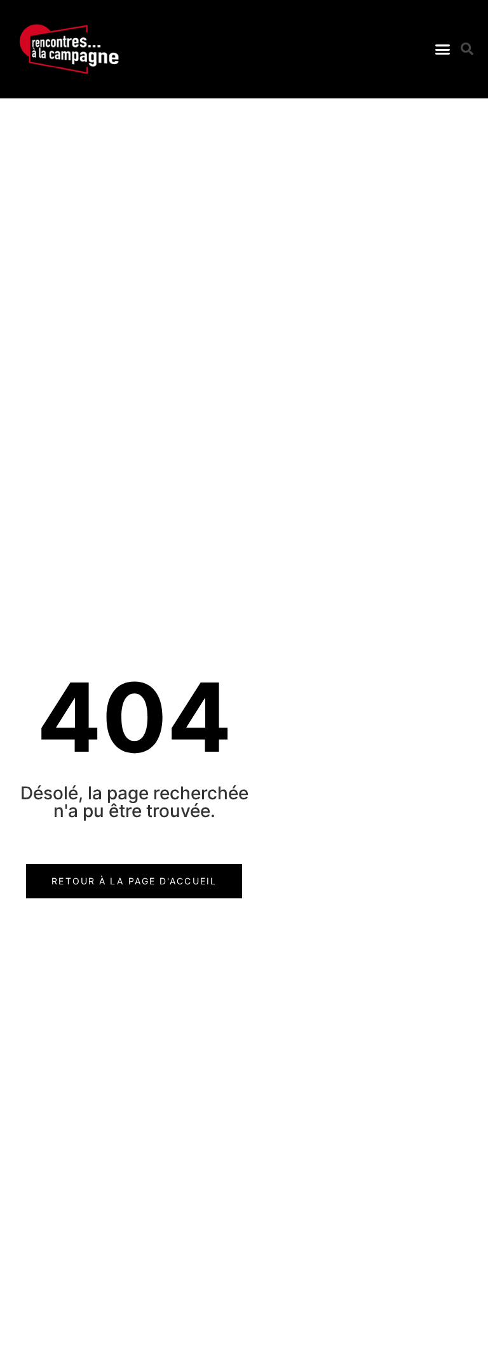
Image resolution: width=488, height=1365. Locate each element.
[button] (442, 49)
